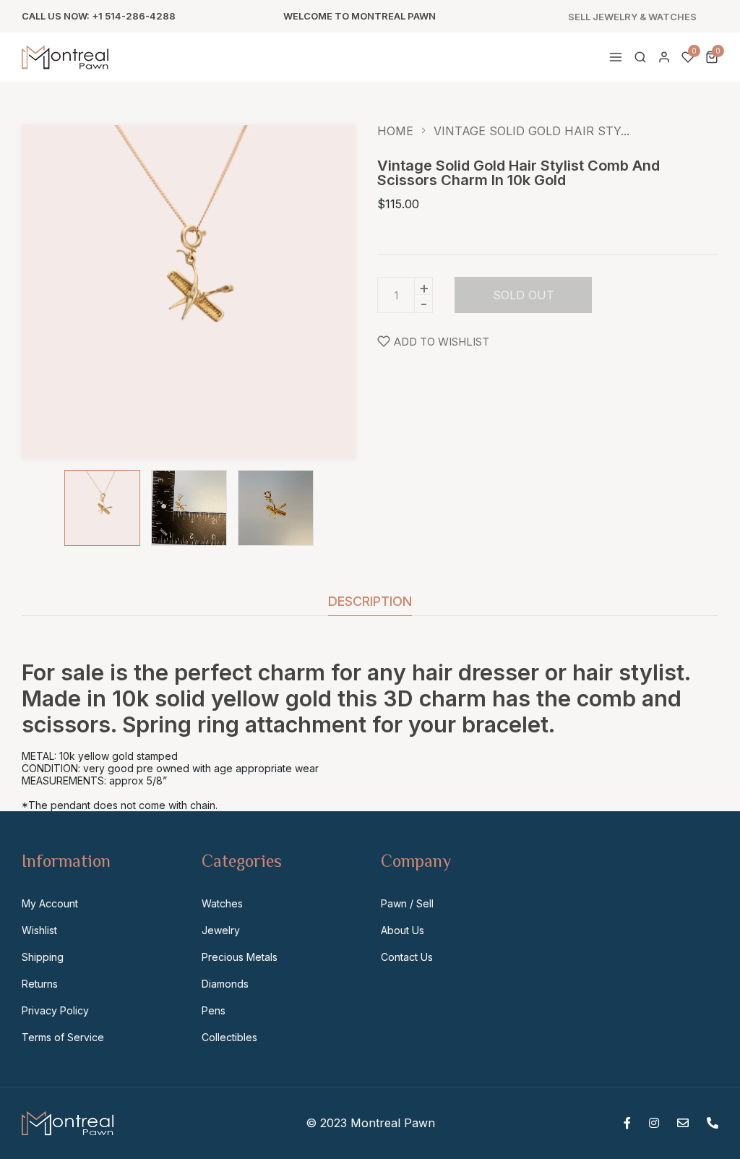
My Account (50, 903)
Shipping (43, 957)
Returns (40, 984)
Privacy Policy (55, 1010)
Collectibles (229, 1037)
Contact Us (407, 957)
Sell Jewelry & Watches (632, 17)
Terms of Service (63, 1037)
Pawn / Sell (407, 903)
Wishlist (39, 930)
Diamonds (225, 984)
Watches (222, 903)
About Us (402, 930)
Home (395, 131)
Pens (213, 1010)
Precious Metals (240, 957)
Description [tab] (370, 602)
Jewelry (221, 930)
